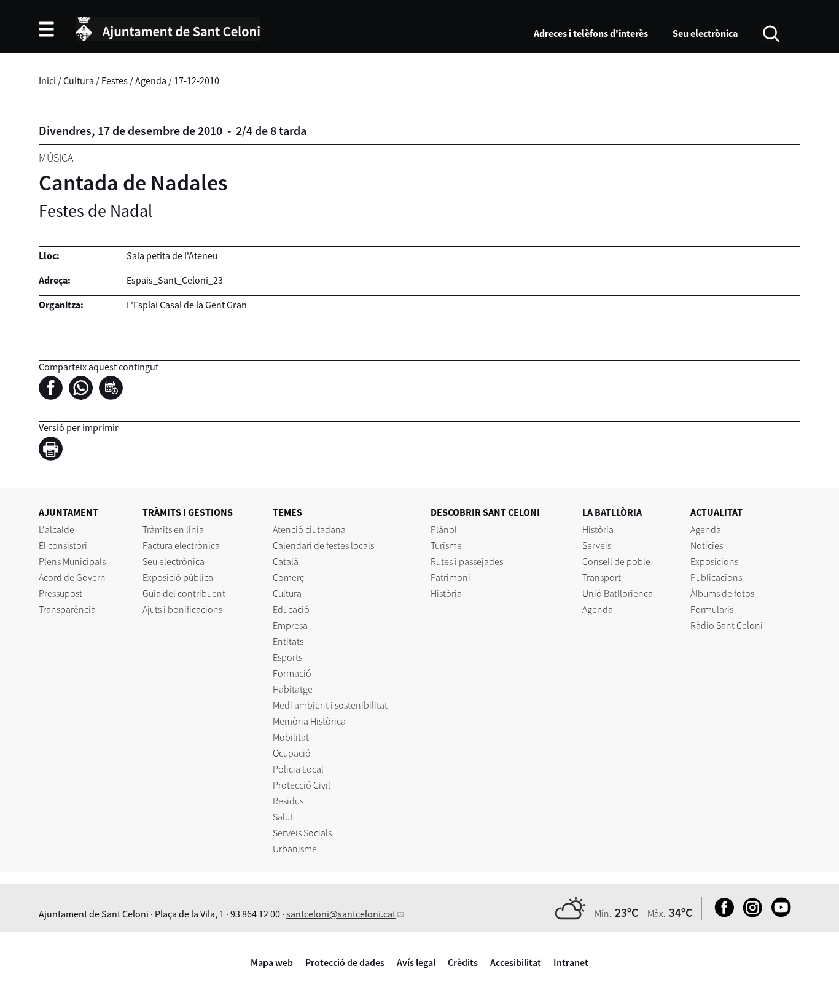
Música (56, 157)
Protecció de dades (344, 962)
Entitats (288, 641)
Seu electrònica (705, 33)
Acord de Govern (72, 577)
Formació (292, 673)
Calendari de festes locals (323, 545)
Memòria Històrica (309, 721)
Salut (283, 817)
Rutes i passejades (467, 561)
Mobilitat (291, 737)
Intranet (570, 962)
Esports (287, 657)
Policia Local (298, 769)
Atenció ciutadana (309, 529)
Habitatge (293, 689)
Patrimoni (450, 577)
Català (286, 561)
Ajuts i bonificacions (182, 609)
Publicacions (716, 577)
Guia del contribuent (183, 593)
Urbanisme (295, 849)
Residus (288, 801)
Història (446, 593)
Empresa (290, 625)
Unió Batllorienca (617, 593)
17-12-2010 (196, 80)
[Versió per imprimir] (54, 450)
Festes (114, 80)
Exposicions (714, 561)
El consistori (63, 545)
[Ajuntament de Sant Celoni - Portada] (168, 27)
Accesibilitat (515, 962)
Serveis (596, 545)
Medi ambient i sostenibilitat (330, 705)
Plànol (444, 529)
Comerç (288, 577)
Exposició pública (177, 577)
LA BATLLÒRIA (612, 512)
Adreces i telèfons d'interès (591, 33)
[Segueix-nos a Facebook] (721, 914)
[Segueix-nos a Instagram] (749, 914)
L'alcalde (56, 529)
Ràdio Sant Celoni (726, 625)
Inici (47, 80)
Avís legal (416, 962)
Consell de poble (616, 561)
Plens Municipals (72, 561)
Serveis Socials (302, 833)
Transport (601, 577)
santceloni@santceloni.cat (341, 914)
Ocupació (292, 753)
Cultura (78, 80)
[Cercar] (771, 32)
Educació (291, 609)
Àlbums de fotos (722, 593)
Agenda (150, 80)
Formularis (711, 609)
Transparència (67, 609)
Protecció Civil (301, 785)
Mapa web (272, 962)
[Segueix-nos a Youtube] (778, 914)
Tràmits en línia (173, 529)
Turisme (446, 545)
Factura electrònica (181, 545)
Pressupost (60, 593)
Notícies (706, 545)
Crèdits (463, 962)
